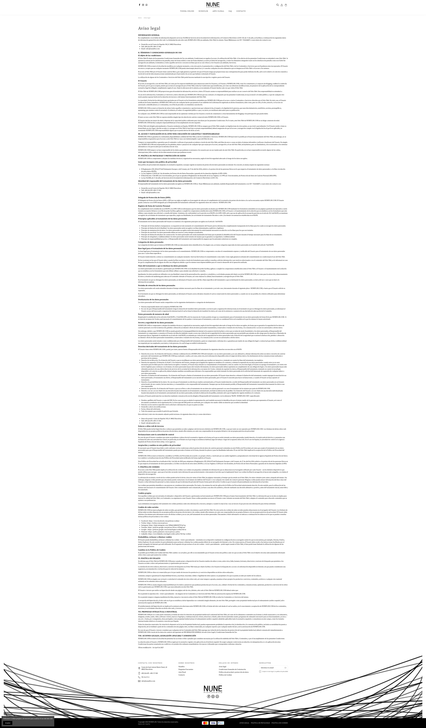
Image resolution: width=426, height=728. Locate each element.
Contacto (181, 675)
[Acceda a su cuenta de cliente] (281, 5)
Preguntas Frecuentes (185, 669)
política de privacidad (282, 671)
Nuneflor (181, 667)
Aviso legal (222, 667)
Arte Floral (182, 672)
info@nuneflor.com (153, 49)
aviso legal (271, 671)
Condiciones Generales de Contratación (232, 669)
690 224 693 (145, 673)
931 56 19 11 (145, 677)
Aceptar (7, 723)
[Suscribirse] (285, 668)
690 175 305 (154, 673)
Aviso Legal (244, 723)
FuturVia (147, 724)
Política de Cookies (225, 675)
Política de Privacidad (260, 723)
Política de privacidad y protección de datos (234, 672)
